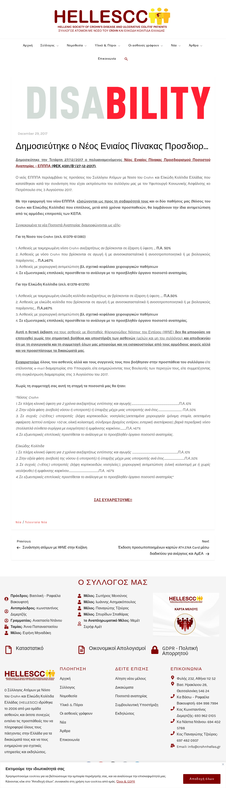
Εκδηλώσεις (124, 713)
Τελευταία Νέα (36, 522)
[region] (113, 775)
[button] (125, 58)
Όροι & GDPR (126, 781)
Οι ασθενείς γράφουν (143, 45)
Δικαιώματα (124, 687)
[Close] (223, 764)
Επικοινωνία (107, 59)
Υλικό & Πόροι (105, 45)
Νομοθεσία (75, 45)
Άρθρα (194, 45)
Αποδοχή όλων (202, 779)
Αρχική (28, 45)
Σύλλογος (47, 45)
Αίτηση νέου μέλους (130, 678)
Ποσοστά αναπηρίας (131, 696)
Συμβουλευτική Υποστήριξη (136, 705)
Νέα (174, 45)
